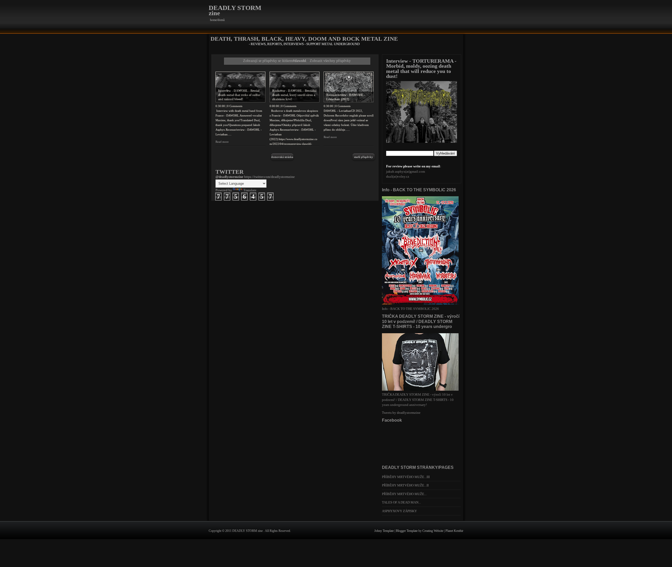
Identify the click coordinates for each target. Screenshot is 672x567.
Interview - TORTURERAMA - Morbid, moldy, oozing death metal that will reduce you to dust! (421, 68)
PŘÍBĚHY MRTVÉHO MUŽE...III (406, 477)
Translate (249, 190)
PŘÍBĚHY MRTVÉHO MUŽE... (404, 494)
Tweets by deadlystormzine (401, 413)
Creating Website (433, 531)
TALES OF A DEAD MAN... (401, 502)
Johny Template (384, 531)
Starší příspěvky (363, 156)
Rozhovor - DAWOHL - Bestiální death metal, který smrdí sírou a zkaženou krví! (294, 95)
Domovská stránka (282, 156)
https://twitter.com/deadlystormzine (269, 177)
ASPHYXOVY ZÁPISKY (399, 511)
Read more (222, 141)
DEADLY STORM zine (235, 10)
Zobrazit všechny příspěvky (330, 61)
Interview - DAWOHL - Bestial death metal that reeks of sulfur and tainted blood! (239, 95)
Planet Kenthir (454, 531)
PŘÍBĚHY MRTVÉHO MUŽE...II (405, 485)
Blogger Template (407, 531)
